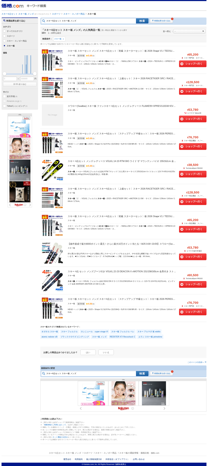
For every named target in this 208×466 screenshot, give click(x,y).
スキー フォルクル (69, 331)
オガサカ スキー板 (50, 331)
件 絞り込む (19, 84)
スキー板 (58, 39)
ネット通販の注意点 (60, 437)
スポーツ (11, 36)
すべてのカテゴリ (15, 31)
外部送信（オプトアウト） (117, 459)
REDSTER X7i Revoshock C (122, 337)
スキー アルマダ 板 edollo (148, 331)
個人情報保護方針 (94, 459)
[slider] (4, 74)
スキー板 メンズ (99, 337)
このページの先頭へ (195, 362)
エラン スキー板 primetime (150, 337)
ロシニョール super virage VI (94, 331)
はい (88, 352)
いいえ (106, 352)
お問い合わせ (139, 459)
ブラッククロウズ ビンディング (75, 337)
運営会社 (67, 459)
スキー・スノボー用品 (17, 41)
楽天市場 (12, 96)
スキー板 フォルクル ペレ (122, 331)
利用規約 (79, 459)
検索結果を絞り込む (162, 21)
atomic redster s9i (49, 337)
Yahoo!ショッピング (17, 106)
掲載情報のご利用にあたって (55, 425)
